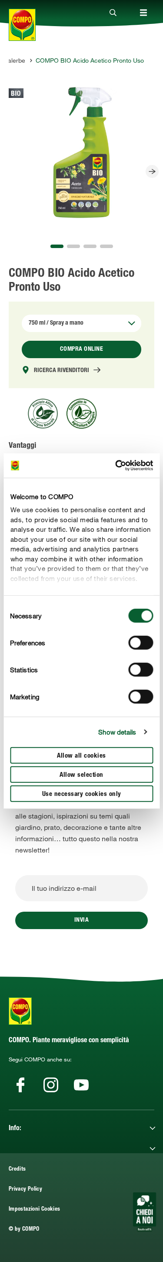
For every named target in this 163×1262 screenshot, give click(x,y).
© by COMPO (24, 1229)
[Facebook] (20, 1085)
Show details (117, 732)
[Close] (113, 13)
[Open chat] (144, 1212)
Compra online (81, 349)
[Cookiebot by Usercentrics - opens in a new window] (116, 465)
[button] (56, 246)
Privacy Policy (25, 1189)
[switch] (140, 642)
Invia (81, 920)
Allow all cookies (81, 755)
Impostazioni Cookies (34, 1209)
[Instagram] (51, 1085)
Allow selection (81, 775)
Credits (17, 1169)
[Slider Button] (152, 171)
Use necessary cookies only (81, 794)
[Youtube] (81, 1085)
